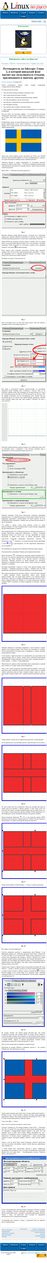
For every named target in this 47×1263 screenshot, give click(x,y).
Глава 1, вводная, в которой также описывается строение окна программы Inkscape (8, 1233)
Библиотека (14, 13)
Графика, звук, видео (37, 63)
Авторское (32, 13)
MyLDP (12, 63)
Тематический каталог (23, 63)
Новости (5, 13)
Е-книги (23, 13)
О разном (41, 13)
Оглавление (23, 1229)
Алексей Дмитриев (7, 82)
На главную (5, 63)
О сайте (23, 16)
